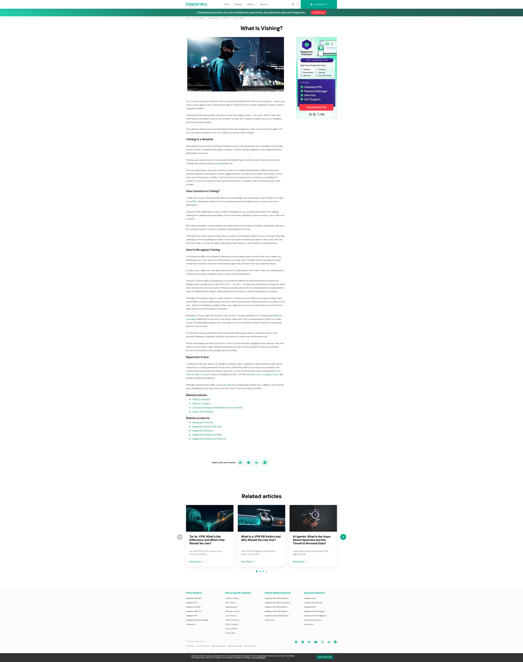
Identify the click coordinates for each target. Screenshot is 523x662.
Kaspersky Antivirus (203, 430)
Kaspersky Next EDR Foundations (277, 603)
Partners (250, 4)
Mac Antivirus (230, 603)
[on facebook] (240, 462)
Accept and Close (325, 657)
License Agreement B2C (219, 646)
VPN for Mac (230, 633)
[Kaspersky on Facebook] (296, 642)
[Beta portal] (335, 642)
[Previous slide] (180, 537)
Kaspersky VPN (191, 616)
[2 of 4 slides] (260, 571)
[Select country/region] (293, 4)
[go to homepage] (197, 4)
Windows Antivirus (232, 611)
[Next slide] (343, 537)
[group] (210, 535)
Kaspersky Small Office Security (277, 598)
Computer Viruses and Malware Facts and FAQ (218, 407)
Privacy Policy (190, 646)
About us (263, 4)
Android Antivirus (231, 598)
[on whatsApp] (265, 462)
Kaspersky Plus (191, 603)
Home (226, 4)
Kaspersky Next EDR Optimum (276, 607)
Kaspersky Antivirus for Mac (207, 434)
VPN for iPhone (231, 629)
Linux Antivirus (230, 616)
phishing (219, 163)
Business (238, 4)
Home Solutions (194, 593)
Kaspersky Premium (203, 422)
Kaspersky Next (310, 598)
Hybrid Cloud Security (312, 620)
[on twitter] (248, 462)
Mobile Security (231, 607)
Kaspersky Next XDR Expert (314, 611)
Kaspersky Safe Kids (193, 611)
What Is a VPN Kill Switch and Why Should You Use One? (261, 538)
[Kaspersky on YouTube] (315, 642)
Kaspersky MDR (310, 607)
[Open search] (298, 4)
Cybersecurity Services (313, 603)
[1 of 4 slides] (256, 571)
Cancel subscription (250, 646)
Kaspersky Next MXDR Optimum (277, 616)
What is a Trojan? (201, 403)
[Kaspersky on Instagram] (322, 642)
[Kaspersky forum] (328, 642)
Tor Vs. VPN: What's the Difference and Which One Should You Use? (207, 540)
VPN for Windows (232, 620)
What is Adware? (201, 399)
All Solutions (190, 624)
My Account (320, 4)
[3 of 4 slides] (263, 571)
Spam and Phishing (203, 411)
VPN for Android (231, 624)
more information (259, 658)
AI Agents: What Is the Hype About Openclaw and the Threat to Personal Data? (311, 540)
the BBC (193, 201)
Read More (195, 561)
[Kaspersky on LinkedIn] (309, 642)
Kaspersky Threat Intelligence (315, 616)
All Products (269, 620)
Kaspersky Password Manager (197, 620)
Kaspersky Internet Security (207, 426)
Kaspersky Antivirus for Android (209, 438)
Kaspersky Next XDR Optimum (276, 611)
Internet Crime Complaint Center (263, 374)
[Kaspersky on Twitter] (302, 642)
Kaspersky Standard (193, 598)
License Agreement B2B (235, 646)
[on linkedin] (256, 462)
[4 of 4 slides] (266, 571)
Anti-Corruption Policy (202, 646)
